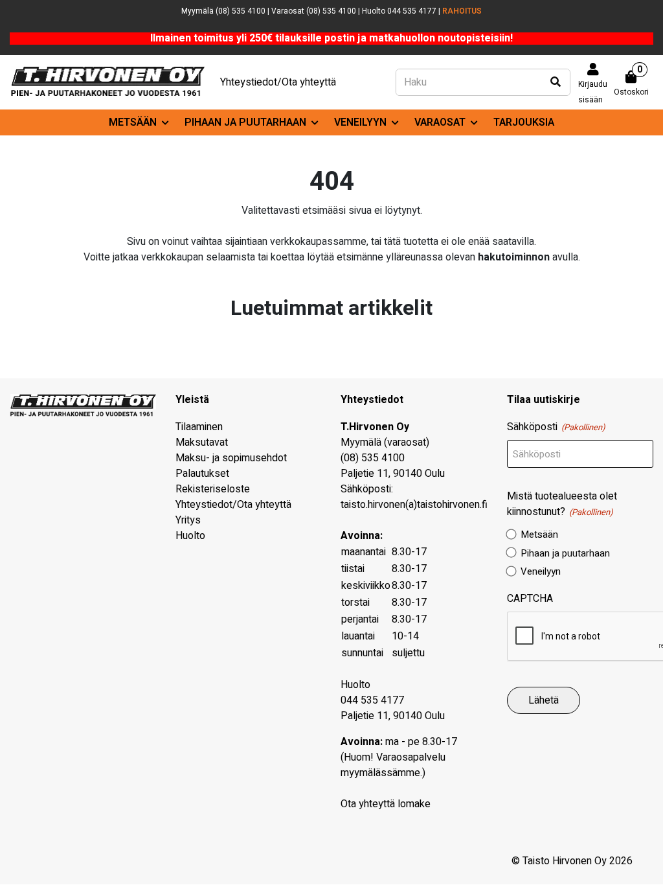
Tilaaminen (199, 427)
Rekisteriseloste (212, 489)
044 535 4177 (372, 700)
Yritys (188, 520)
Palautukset (202, 473)
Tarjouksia (523, 122)
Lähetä (543, 700)
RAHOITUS (462, 11)
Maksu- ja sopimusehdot (231, 458)
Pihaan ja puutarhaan (245, 122)
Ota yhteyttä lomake (386, 804)
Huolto (190, 536)
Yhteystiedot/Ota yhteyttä (278, 82)
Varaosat (440, 122)
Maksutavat (201, 442)
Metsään (133, 122)
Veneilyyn (360, 122)
